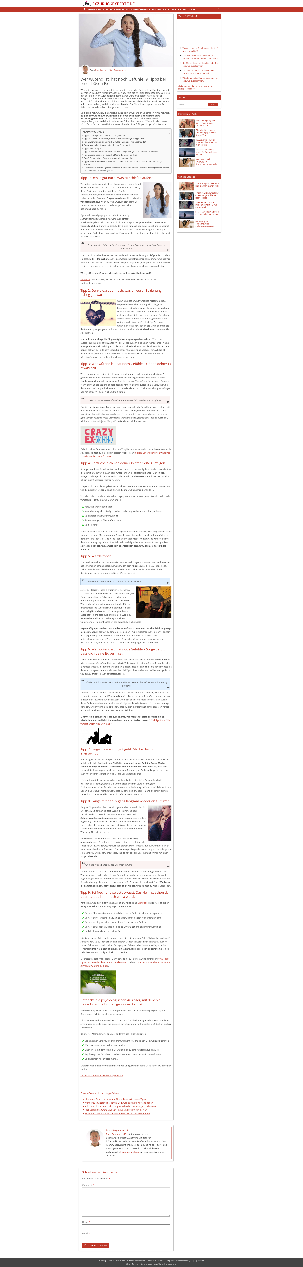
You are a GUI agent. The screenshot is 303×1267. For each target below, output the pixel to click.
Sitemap (161, 1261)
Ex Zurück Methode (115, 9)
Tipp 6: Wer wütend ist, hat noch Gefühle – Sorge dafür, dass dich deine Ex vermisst (121, 151)
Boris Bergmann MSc (103, 70)
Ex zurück (142, 902)
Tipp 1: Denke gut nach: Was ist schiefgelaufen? (105, 135)
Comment (88, 1185)
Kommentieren (120, 70)
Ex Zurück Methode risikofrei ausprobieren (101, 1075)
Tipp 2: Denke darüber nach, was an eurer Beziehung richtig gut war (114, 138)
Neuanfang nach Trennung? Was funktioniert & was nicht (206, 162)
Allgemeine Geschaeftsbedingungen (181, 1261)
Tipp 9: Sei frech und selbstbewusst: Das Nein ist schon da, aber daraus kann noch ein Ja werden (123, 163)
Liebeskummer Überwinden (138, 9)
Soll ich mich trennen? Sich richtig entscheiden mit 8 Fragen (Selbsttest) (120, 1106)
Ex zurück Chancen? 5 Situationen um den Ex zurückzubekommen (117, 1113)
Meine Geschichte (96, 9)
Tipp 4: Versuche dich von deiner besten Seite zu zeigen (108, 145)
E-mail (86, 1233)
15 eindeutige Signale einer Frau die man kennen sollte (205, 123)
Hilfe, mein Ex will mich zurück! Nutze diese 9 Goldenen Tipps (115, 1099)
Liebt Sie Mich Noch (160, 9)
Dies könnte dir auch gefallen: (101, 170)
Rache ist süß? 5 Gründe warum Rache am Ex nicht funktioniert (116, 1109)
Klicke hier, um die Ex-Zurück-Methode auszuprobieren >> (195, 87)
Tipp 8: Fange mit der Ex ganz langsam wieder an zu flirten (109, 158)
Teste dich (85, 279)
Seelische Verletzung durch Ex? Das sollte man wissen (207, 152)
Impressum (151, 1261)
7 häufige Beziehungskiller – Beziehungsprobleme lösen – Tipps (207, 132)
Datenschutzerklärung (136, 1261)
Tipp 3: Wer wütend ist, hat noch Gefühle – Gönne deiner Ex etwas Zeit (115, 142)
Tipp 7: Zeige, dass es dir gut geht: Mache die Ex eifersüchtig (110, 155)
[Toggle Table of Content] (166, 132)
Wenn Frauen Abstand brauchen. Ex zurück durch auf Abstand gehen (119, 1102)
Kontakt (192, 9)
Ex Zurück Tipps (179, 9)
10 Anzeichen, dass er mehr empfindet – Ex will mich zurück (207, 142)
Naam (86, 1222)
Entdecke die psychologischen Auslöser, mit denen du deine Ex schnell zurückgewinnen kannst (127, 167)
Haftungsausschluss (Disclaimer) (112, 1261)
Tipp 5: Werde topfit (92, 148)
